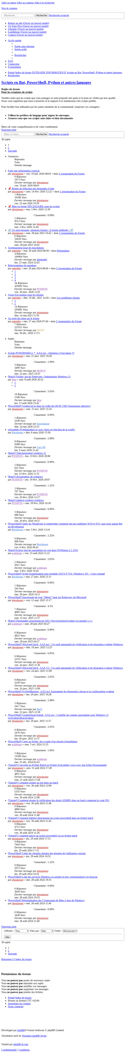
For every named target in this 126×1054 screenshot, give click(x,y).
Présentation (63, 250)
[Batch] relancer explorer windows (26, 500)
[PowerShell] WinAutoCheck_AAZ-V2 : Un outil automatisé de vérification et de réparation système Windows (65, 668)
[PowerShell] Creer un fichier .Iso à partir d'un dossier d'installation (42, 741)
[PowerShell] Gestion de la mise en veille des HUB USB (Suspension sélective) (49, 406)
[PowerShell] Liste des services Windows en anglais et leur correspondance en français (52, 876)
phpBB (21, 1030)
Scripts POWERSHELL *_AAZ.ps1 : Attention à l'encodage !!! (41, 353)
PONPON (42, 289)
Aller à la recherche (44, 2)
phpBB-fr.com (20, 1044)
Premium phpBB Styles (34, 1035)
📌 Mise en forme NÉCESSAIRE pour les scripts (34, 206)
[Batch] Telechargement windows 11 (27, 453)
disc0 (39, 709)
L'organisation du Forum (71, 173)
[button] (12, 150)
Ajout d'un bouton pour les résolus (25, 294)
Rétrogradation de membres (22, 265)
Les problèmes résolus (68, 297)
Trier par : (35, 930)
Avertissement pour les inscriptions (26, 247)
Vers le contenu (9, 8)
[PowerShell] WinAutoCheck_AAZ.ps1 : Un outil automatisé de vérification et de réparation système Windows (65, 644)
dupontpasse (43, 423)
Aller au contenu (25, 2)
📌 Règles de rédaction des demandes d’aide (31, 188)
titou (14, 379)
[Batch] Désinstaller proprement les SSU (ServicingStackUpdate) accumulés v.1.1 (50, 620)
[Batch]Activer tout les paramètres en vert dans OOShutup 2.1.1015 (43, 550)
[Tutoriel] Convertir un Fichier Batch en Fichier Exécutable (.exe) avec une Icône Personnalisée (57, 765)
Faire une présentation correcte (24, 170)
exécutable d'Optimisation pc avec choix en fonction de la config (41, 429)
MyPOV (41, 370)
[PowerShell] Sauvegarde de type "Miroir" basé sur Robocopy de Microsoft (47, 597)
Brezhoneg (17, 432)
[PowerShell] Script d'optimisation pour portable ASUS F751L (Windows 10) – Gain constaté (56, 573)
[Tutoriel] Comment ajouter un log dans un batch (33, 782)
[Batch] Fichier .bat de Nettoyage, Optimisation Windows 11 (39, 376)
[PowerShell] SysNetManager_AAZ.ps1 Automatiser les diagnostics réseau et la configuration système (61, 691)
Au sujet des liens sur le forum (23, 318)
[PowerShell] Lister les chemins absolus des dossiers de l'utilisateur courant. (47, 853)
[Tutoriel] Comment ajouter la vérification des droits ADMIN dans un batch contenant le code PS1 (58, 800)
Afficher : (9, 930)
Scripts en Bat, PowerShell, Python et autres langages (46, 82)
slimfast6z (42, 259)
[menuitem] (24, 46)
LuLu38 (41, 447)
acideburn (17, 553)
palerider (16, 250)
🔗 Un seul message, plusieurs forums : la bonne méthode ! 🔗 (40, 230)
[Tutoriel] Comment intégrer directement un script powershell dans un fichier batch (50, 818)
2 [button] (8, 147)
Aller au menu (8, 2)
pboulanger (17, 173)
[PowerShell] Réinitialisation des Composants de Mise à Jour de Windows (46, 900)
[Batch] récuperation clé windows (25, 476)
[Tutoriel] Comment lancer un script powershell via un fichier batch (42, 835)
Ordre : (58, 930)
